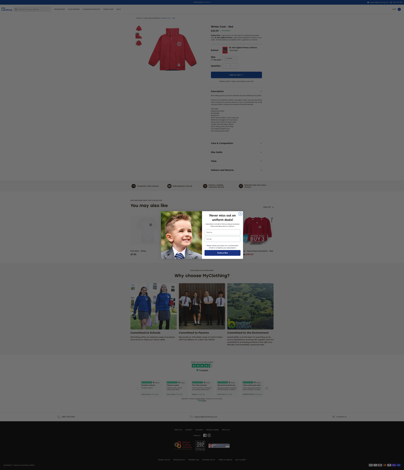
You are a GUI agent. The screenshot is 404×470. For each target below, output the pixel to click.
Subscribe (222, 252)
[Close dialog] (240, 214)
